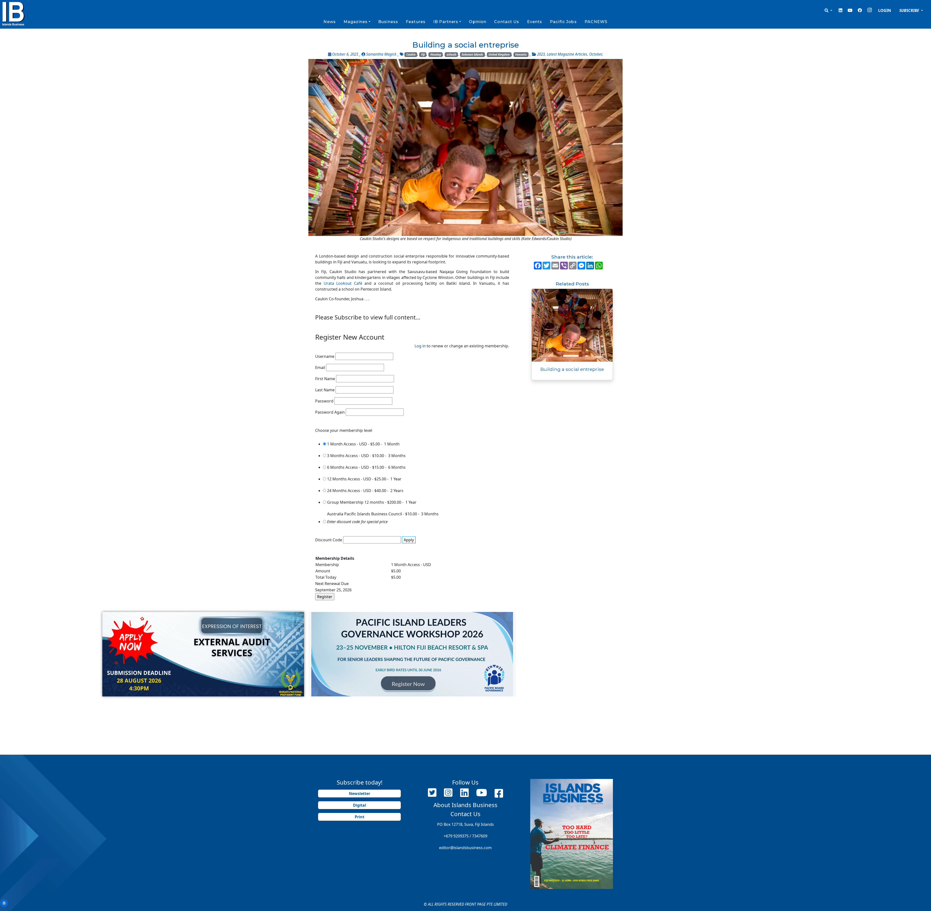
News (329, 21)
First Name (325, 378)
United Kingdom (499, 54)
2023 (541, 54)
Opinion (477, 21)
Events (534, 21)
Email (320, 367)
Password (324, 401)
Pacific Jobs (563, 21)
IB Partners (445, 21)
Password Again (330, 412)
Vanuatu (521, 54)
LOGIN (884, 10)
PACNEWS (596, 21)
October (595, 54)
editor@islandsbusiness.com (465, 847)
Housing (435, 54)
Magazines (356, 21)
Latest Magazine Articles (567, 54)
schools (451, 54)
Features (415, 21)
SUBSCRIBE (909, 10)
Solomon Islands (472, 54)
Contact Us (506, 21)
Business (388, 21)
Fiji (423, 54)
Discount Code (328, 540)
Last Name (325, 390)
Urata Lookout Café (343, 283)
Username (324, 356)
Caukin (411, 54)
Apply (409, 540)
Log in (420, 346)
